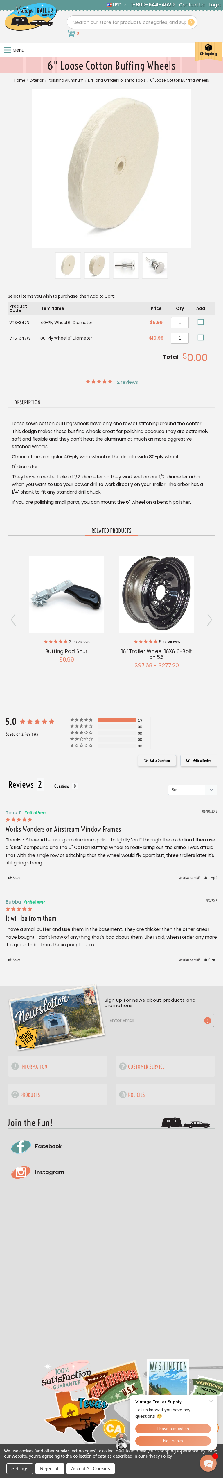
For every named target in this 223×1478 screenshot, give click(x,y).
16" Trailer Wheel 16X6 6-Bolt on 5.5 (156, 654)
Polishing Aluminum (66, 80)
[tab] (111, 531)
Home (19, 80)
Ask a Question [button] (160, 760)
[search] (191, 22)
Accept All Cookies (90, 1468)
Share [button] (16, 878)
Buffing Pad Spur (66, 651)
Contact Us (192, 5)
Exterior (37, 80)
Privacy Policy (158, 1456)
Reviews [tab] (21, 784)
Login (215, 5)
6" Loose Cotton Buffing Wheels (179, 80)
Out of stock (66, 593)
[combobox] (132, 22)
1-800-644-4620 (153, 5)
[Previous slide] (209, 620)
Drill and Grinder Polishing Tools (117, 80)
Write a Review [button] (202, 760)
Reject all (50, 1468)
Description (27, 402)
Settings (19, 1468)
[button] (206, 878)
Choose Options (157, 593)
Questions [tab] (61, 786)
